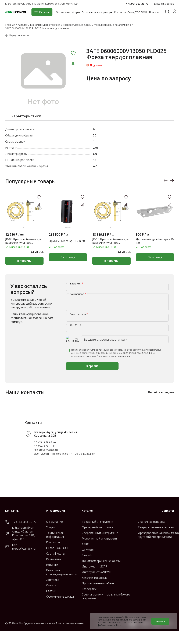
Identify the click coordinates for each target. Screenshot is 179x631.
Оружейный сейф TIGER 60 (67, 241)
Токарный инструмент (97, 522)
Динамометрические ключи (101, 561)
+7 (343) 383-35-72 (137, 3)
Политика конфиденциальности (61, 572)
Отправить (92, 366)
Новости (154, 12)
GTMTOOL (37, 251)
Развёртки (89, 589)
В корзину (24, 261)
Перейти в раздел (161, 392)
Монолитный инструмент (99, 538)
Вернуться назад (19, 35)
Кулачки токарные (94, 578)
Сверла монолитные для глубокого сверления (106, 596)
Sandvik (87, 555)
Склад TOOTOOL (137, 12)
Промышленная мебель (98, 583)
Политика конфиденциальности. (114, 356)
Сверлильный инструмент (100, 533)
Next (172, 180)
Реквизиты (53, 559)
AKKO (85, 544)
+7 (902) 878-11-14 (45, 445)
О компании (63, 12)
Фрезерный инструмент (98, 527)
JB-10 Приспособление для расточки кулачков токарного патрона (110, 240)
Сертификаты (55, 553)
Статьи (51, 591)
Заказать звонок (164, 3)
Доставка (52, 580)
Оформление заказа (60, 596)
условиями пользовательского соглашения (122, 619)
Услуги (76, 12)
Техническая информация (96, 12)
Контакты (120, 12)
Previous (166, 180)
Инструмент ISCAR (94, 566)
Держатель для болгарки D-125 (155, 240)
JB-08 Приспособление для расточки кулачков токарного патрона (23, 240)
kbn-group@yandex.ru (46, 449)
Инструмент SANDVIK (97, 572)
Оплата (51, 585)
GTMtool (88, 550)
